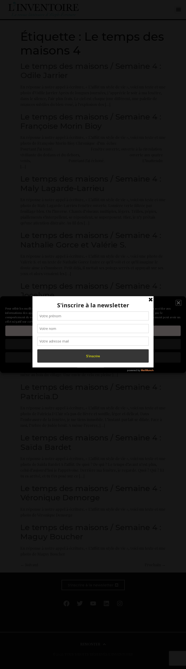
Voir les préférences (93, 357)
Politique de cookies (90, 366)
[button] (178, 303)
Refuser (93, 344)
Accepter (93, 330)
